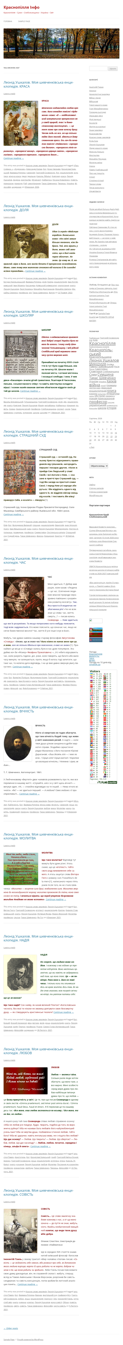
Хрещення (49, 536)
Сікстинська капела (56, 532)
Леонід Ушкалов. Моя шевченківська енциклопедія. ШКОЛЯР (39, 313)
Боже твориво (54, 169)
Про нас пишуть (96, 173)
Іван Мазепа (19, 285)
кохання (20, 1164)
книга (72, 285)
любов (47, 808)
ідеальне (31, 176)
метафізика (50, 405)
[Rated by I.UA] (95, 622)
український (97, 405)
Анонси (92, 90)
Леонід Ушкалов (55, 165)
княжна (22, 1302)
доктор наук (95, 388)
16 (116, 432)
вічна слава (45, 804)
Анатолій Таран (96, 87)
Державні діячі (96, 115)
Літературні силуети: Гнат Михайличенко (103, 295)
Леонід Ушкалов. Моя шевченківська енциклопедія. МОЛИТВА (39, 836)
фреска (40, 536)
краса (63, 176)
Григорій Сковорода (45, 172)
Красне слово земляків (36, 165)
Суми (93, 374)
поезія (93, 398)
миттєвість (59, 681)
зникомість (12, 681)
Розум (39, 1026)
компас (30, 1302)
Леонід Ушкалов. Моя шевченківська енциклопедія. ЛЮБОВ (39, 1051)
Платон (22, 1026)
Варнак (38, 1295)
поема (12, 409)
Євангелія (59, 525)
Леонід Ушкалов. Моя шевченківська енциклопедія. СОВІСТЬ (39, 1192)
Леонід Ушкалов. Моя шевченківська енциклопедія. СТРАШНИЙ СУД (39, 433)
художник (27, 412)
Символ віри (40, 532)
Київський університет (46, 285)
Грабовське (94, 338)
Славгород (95, 371)
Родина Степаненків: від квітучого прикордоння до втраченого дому (103, 263)
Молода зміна (95, 162)
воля (42, 1023)
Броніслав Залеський (40, 1157)
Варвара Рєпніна (18, 172)
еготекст (40, 910)
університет (112, 405)
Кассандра (30, 285)
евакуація (106, 387)
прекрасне (9, 183)
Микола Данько (96, 151)
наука (68, 808)
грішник (36, 525)
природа (18, 183)
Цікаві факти (95, 191)
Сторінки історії (96, 180)
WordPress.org (95, 495)
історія (111, 408)
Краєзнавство (95, 133)
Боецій (7, 1023)
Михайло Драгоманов (44, 289)
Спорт (92, 177)
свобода (29, 1168)
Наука (92, 166)
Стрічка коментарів (98, 491)
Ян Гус (40, 917)
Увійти (92, 484)
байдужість (13, 804)
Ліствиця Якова (44, 913)
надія (15, 1026)
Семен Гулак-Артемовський (32, 684)
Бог (44, 169)
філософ (14, 688)
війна (94, 384)
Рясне (91, 369)
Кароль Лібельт (43, 176)
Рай (25, 183)
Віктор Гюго (9, 910)
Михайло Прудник (97, 159)
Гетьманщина (30, 401)
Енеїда (50, 282)
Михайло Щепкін (63, 289)
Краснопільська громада (99, 346)
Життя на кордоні (97, 126)
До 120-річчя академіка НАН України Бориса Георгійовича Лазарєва (103, 252)
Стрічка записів (96, 488)
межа (53, 808)
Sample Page (24, 21)
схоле (67, 409)
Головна (8, 21)
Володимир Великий (22, 525)
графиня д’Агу (64, 1295)
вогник (35, 1023)
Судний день (13, 536)
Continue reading (14, 158)
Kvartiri (92, 317)
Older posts (11, 1328)
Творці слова (95, 184)
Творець (62, 183)
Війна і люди (95, 97)
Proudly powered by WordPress (30, 1339)
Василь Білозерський (13, 401)
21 (107, 436)
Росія (116, 366)
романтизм (19, 1168)
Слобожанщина (48, 409)
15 (111, 432)
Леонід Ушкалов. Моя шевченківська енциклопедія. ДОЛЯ (39, 208)
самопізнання (34, 183)
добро (21, 1298)
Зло (55, 1298)
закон (17, 808)
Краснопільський (101, 351)
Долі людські (95, 119)
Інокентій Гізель (65, 1298)
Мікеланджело (61, 528)
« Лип (91, 447)
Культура (93, 141)
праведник (18, 532)
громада (111, 385)
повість (74, 180)
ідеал (24, 176)
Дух (57, 172)
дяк (65, 401)
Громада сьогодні (97, 112)
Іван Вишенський (18, 528)
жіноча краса (15, 176)
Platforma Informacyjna (99, 292)
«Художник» (19, 169)
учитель (18, 412)
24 (90, 440)
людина (16, 180)
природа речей (23, 409)
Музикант (36, 180)
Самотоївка (101, 368)
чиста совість (60, 1306)
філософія (18, 1030)
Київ (95, 340)
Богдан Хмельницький (14, 282)
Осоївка (110, 364)
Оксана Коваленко (61, 180)
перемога (110, 396)
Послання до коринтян (67, 1164)
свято (16, 1306)
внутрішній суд (50, 1295)
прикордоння (106, 398)
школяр (43, 412)
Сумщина (106, 374)
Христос (58, 536)
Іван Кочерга (24, 681)
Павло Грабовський (98, 169)
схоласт (60, 409)
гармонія (30, 172)
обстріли (99, 395)
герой (103, 385)
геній (53, 1157)
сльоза (17, 917)
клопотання (63, 285)
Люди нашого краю (98, 148)
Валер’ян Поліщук (21, 677)
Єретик (61, 910)
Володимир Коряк (38, 677)
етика (62, 1160)
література (112, 393)
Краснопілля (102, 343)
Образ (66, 1302)
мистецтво (26, 180)
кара (29, 528)
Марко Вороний (59, 913)
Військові (93, 101)
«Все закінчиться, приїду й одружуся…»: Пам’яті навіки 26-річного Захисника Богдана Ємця (104, 586)
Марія (41, 405)
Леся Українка (26, 289)
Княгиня (56, 176)
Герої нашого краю (98, 105)
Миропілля (97, 364)
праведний (14, 812)
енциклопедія (66, 172)
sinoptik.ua (94, 664)
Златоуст (48, 1298)
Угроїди (93, 381)
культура (102, 394)
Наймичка (47, 180)
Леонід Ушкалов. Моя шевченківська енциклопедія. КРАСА (39, 84)
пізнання (71, 405)
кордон (93, 393)
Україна (70, 183)
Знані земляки (96, 130)
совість (23, 1306)
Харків (111, 381)
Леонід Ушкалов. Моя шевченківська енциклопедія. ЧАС (39, 560)
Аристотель (20, 1157)
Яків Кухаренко (30, 688)
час (20, 688)
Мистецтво (94, 155)
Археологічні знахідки (99, 94)
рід (30, 292)
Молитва (61, 808)
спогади (111, 402)
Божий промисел (19, 1023)
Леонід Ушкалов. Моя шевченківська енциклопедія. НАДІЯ (39, 938)
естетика (55, 1160)
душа (71, 804)
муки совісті (56, 1302)
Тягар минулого (96, 187)
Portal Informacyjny (98, 302)
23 (116, 436)
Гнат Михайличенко (98, 108)
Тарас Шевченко (49, 183)
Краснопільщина (100, 357)
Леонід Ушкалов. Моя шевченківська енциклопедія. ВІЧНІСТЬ (39, 709)
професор (23, 292)
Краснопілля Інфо (21, 7)
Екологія (93, 123)
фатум (52, 292)
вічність (55, 804)
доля (44, 282)
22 (111, 436)
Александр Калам (34, 169)
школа (36, 412)
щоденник (16, 187)
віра (30, 1023)
